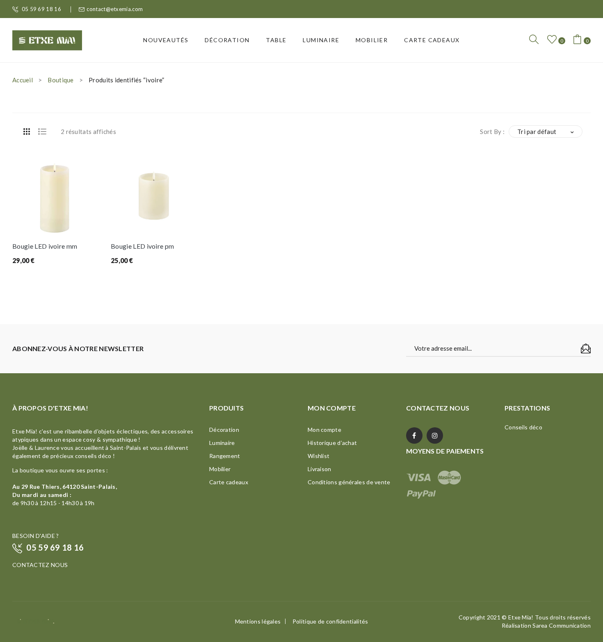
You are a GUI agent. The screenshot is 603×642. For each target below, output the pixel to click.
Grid (27, 131)
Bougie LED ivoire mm (44, 246)
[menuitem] (165, 40)
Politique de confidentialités (330, 621)
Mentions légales (258, 621)
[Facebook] (414, 435)
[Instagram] (435, 435)
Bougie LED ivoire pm (142, 246)
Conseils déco (523, 427)
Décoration (224, 429)
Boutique (60, 80)
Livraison (319, 468)
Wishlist (318, 455)
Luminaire (222, 442)
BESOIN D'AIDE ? (35, 535)
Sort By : (492, 131)
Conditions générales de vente (349, 482)
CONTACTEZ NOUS (40, 564)
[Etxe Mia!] (47, 39)
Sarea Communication (561, 625)
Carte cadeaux (228, 482)
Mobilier (220, 468)
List (42, 131)
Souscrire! (586, 348)
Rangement (224, 455)
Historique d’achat (332, 442)
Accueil (22, 80)
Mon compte (324, 429)
